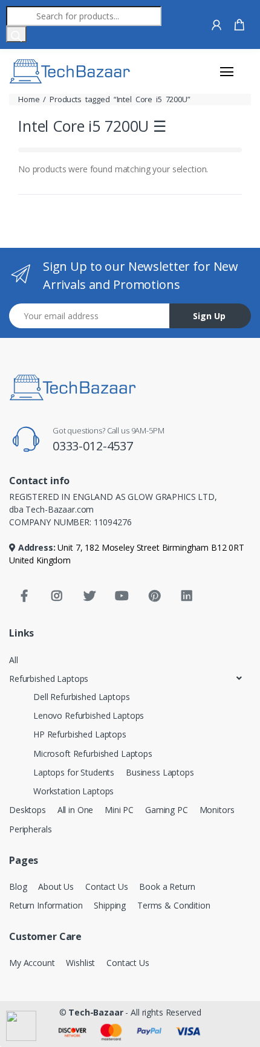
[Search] (16, 34)
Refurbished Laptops (48, 678)
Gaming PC (166, 809)
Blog (18, 886)
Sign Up (209, 316)
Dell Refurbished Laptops (81, 696)
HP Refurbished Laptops (79, 734)
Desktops (27, 809)
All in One (75, 809)
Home (28, 99)
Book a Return (167, 886)
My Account (32, 962)
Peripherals (30, 829)
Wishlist (80, 962)
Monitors (217, 809)
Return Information (45, 905)
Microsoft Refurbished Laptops (92, 753)
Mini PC (119, 809)
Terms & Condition (173, 905)
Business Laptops (160, 772)
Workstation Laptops (73, 791)
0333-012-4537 (93, 446)
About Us (56, 886)
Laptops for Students (73, 772)
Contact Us (106, 886)
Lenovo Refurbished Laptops (88, 715)
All (13, 660)
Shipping (110, 905)
